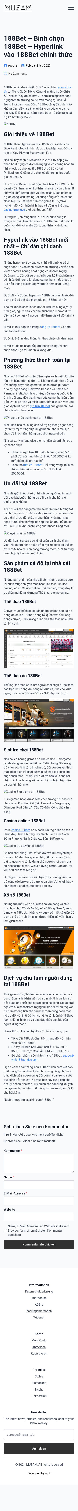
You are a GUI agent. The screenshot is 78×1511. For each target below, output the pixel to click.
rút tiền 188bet (32, 465)
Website (9, 1209)
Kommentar (13, 1150)
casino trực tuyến (15, 209)
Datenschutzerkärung (39, 1291)
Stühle (39, 1376)
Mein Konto (39, 1340)
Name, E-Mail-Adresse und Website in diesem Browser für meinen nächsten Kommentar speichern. (38, 1230)
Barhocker (39, 1383)
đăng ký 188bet (49, 327)
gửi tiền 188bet (40, 406)
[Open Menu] (71, 8)
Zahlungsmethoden (39, 1311)
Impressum (39, 1298)
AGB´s (39, 1304)
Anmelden (39, 1347)
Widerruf (39, 1317)
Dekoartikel (39, 1396)
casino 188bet (20, 830)
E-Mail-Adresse (15, 1193)
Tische (39, 1389)
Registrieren (39, 1353)
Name (9, 1177)
